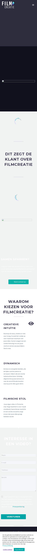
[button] (18, 282)
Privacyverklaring (18, 507)
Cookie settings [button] (7, 549)
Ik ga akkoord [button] (19, 549)
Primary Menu (33, 4)
